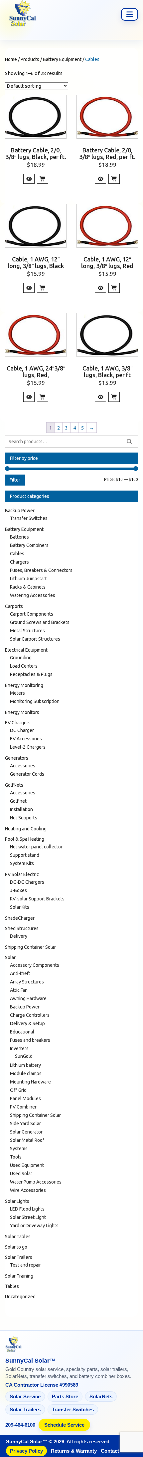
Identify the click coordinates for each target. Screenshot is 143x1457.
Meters (17, 693)
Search (129, 441)
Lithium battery (25, 1065)
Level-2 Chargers (28, 747)
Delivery (18, 936)
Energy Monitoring (24, 685)
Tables (12, 1286)
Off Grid (18, 1090)
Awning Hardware (28, 998)
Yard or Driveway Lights (34, 1225)
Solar (10, 957)
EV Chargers (18, 722)
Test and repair (25, 1265)
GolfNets (14, 785)
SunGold (24, 1056)
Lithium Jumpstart (28, 578)
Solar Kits (19, 907)
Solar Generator (26, 1132)
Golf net (18, 801)
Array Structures (27, 981)
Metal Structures (27, 630)
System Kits (22, 863)
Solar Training (19, 1276)
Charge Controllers (30, 1015)
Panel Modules (25, 1098)
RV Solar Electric (22, 874)
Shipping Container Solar (30, 947)
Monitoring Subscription (35, 701)
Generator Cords (27, 774)
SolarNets (100, 1396)
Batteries (19, 537)
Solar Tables (18, 1236)
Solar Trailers (18, 1257)
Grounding (21, 657)
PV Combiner (23, 1107)
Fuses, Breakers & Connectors (41, 570)
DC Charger (22, 730)
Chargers (19, 562)
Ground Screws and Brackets (40, 622)
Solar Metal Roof (27, 1140)
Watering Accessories (32, 595)
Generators (16, 758)
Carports (14, 606)
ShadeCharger (20, 918)
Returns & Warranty (74, 1451)
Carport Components (31, 614)
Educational (22, 1031)
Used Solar (21, 1173)
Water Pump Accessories (36, 1182)
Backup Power (20, 510)
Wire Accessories (28, 1190)
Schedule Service (64, 1425)
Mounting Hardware (30, 1081)
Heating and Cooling (26, 828)
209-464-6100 (20, 1424)
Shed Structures (22, 928)
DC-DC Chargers (27, 882)
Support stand (24, 855)
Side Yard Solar (25, 1123)
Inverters (19, 1048)
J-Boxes (18, 890)
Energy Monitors (22, 712)
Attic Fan (19, 990)
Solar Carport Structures (35, 639)
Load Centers (24, 666)
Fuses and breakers (30, 1040)
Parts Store (65, 1396)
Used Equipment (27, 1165)
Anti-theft (20, 973)
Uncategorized (20, 1296)
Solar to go (16, 1247)
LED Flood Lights (27, 1209)
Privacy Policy (26, 1451)
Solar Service (25, 1396)
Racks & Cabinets (28, 587)
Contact (110, 1451)
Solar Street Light (28, 1217)
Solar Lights (17, 1201)
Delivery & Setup (27, 1023)
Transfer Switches (29, 518)
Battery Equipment (24, 529)
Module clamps (26, 1073)
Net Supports (23, 817)
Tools (16, 1157)
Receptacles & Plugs (31, 674)
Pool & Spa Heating (24, 839)
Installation (21, 809)
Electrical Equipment (26, 650)
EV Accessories (26, 738)
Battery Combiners (29, 545)
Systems (19, 1148)
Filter (15, 480)
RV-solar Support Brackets (37, 898)
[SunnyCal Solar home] (71, 1344)
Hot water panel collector (36, 846)
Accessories (22, 765)
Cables (17, 553)
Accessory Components (34, 965)
